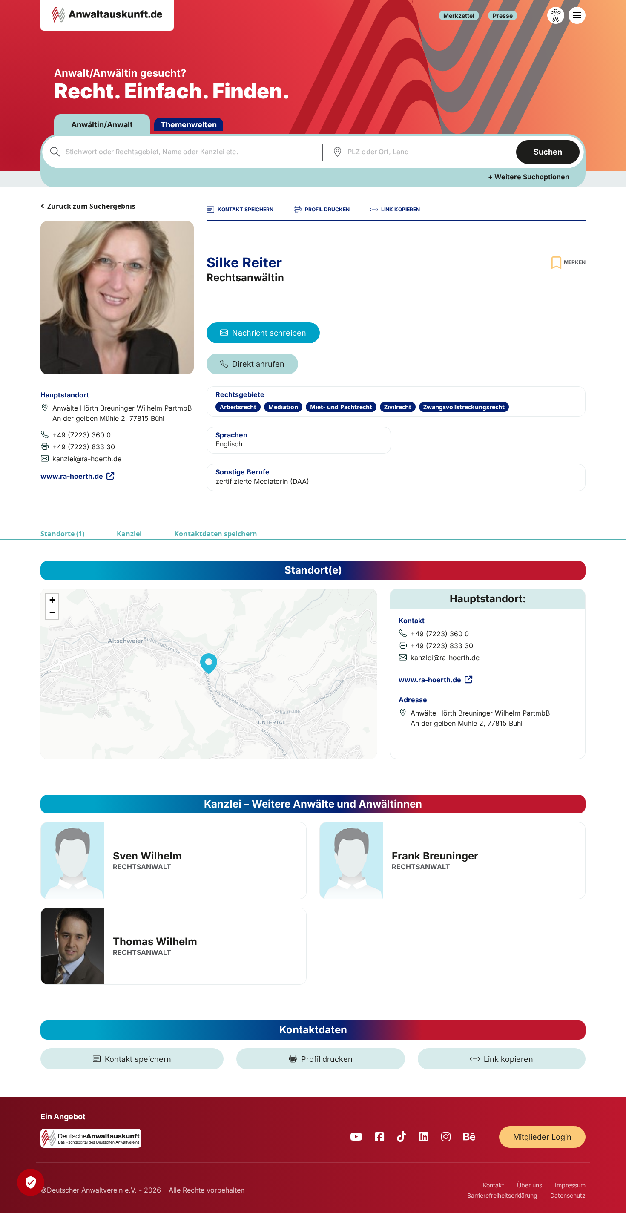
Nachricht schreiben (269, 332)
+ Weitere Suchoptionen (528, 176)
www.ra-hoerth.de (71, 476)
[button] (208, 663)
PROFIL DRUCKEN (327, 209)
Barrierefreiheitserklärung (502, 1195)
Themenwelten (189, 124)
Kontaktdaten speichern (215, 533)
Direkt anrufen (258, 363)
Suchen (548, 151)
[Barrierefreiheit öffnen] (555, 15)
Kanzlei (129, 533)
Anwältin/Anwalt (102, 124)
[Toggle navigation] (577, 15)
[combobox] (181, 152)
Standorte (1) (62, 533)
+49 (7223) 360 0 (81, 435)
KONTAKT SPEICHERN (245, 209)
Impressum (570, 1185)
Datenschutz (568, 1195)
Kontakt (493, 1185)
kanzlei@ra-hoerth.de (86, 458)
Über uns (529, 1185)
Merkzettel (458, 15)
